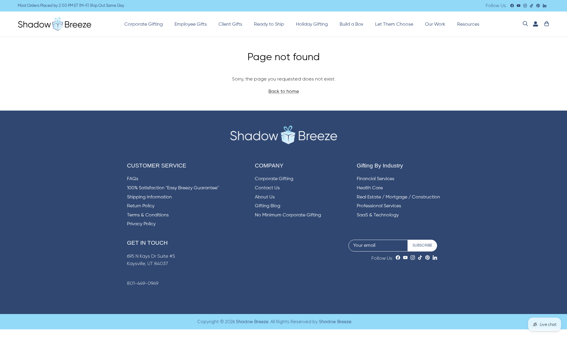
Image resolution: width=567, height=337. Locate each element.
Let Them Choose (394, 24)
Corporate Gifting (143, 24)
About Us (265, 197)
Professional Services (379, 206)
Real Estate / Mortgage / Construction (398, 197)
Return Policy (140, 206)
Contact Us (267, 188)
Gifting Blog (267, 206)
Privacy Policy (141, 224)
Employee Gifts (191, 24)
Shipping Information (149, 197)
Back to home (283, 91)
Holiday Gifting (312, 24)
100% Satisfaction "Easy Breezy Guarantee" (173, 188)
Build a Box (351, 24)
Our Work (435, 24)
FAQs (132, 179)
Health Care (370, 188)
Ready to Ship (269, 24)
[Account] (534, 24)
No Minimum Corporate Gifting (288, 215)
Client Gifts (230, 24)
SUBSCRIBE (422, 245)
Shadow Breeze (252, 322)
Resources (468, 24)
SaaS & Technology (378, 215)
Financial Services (375, 179)
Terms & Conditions (148, 215)
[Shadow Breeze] (55, 24)
